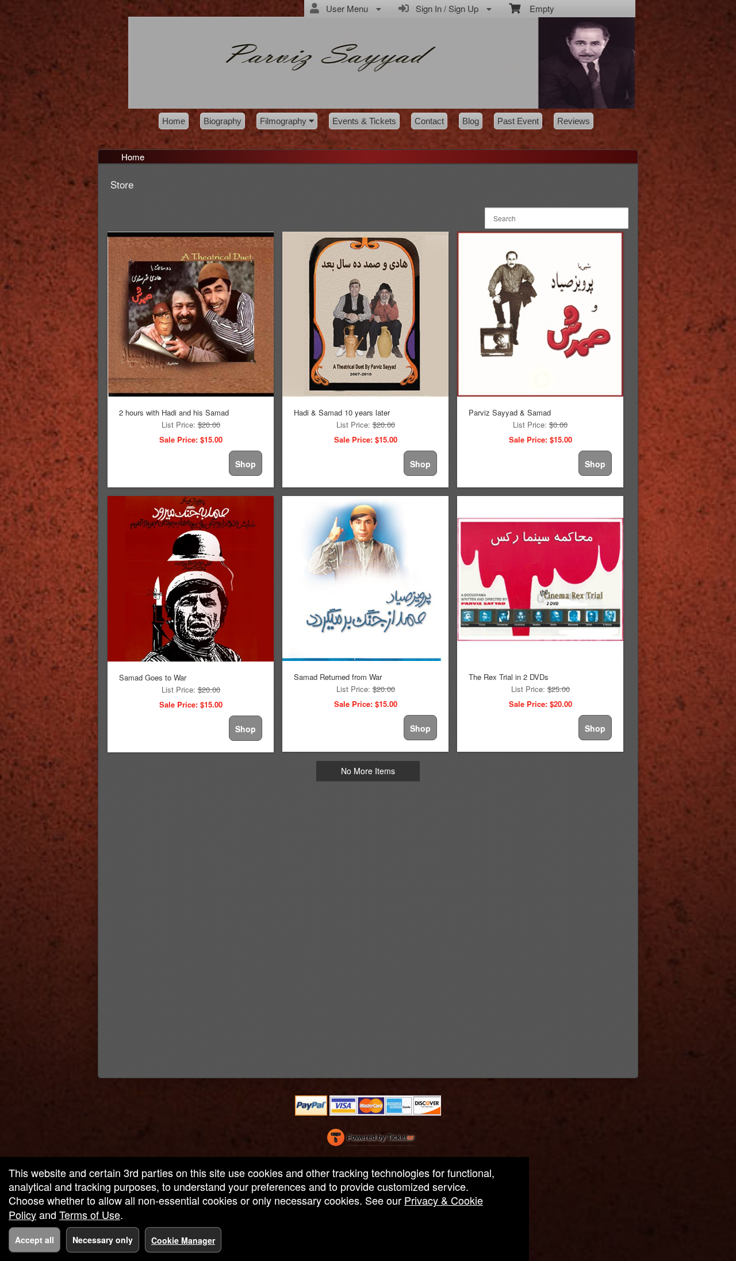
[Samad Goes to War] (191, 579)
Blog (470, 121)
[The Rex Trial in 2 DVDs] (540, 578)
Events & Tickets (364, 121)
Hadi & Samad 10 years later (342, 412)
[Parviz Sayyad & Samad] (540, 314)
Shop (245, 464)
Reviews (573, 121)
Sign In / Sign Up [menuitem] (445, 8)
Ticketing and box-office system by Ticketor (371, 1139)
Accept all (34, 1239)
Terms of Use (89, 1214)
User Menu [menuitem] (344, 8)
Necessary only (102, 1239)
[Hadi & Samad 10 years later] (365, 314)
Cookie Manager (183, 1240)
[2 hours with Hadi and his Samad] (191, 314)
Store (121, 184)
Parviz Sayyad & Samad (510, 412)
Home (173, 121)
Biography (222, 121)
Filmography (284, 121)
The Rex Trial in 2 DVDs (509, 676)
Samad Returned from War (338, 676)
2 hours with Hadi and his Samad (174, 412)
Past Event (518, 121)
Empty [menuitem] (537, 8)
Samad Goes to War (152, 677)
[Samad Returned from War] (365, 578)
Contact (429, 121)
